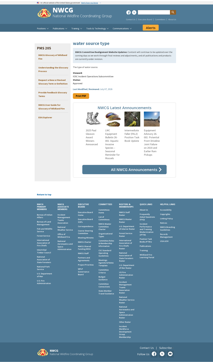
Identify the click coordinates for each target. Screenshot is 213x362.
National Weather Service (65, 228)
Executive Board (145, 19)
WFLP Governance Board (83, 272)
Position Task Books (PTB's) (146, 240)
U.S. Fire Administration (44, 282)
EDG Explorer (45, 117)
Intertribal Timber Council (44, 251)
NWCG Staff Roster (124, 213)
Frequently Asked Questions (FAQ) (147, 217)
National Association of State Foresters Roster (126, 257)
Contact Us (130, 19)
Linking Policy (166, 218)
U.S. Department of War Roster (126, 266)
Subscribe (165, 348)
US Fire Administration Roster (126, 275)
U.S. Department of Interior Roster (127, 227)
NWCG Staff (83, 253)
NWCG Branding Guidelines (167, 228)
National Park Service (43, 268)
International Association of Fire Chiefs (43, 243)
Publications (145, 246)
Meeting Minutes (86, 237)
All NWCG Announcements (134, 169)
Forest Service (43, 235)
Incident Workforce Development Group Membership (125, 332)
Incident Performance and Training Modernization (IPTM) (146, 229)
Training (144, 250)
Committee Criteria (104, 271)
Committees (160, 19)
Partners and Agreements (84, 259)
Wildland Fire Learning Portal (147, 256)
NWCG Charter (84, 242)
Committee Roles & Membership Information (106, 243)
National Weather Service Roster (126, 300)
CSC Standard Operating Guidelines (105, 253)
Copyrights (165, 214)
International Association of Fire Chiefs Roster (125, 244)
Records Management (166, 235)
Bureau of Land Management (44, 223)
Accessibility (166, 210)
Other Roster (125, 322)
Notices (163, 223)
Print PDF (81, 96)
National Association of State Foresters (44, 259)
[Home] (44, 13)
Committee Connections (104, 285)
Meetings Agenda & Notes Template (106, 263)
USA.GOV (164, 241)
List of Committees (104, 218)
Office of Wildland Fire (64, 235)
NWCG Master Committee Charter (105, 227)
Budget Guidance (103, 278)
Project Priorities (86, 264)
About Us (172, 19)
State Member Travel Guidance (106, 292)
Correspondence (85, 226)
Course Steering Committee (85, 232)
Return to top (44, 194)
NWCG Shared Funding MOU (84, 247)
